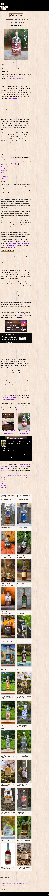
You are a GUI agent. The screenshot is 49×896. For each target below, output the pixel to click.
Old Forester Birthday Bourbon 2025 (23, 726)
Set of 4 (11, 163)
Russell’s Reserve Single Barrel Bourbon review (24, 432)
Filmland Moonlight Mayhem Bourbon (22, 813)
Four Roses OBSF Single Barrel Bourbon (8, 785)
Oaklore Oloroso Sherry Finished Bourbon (7, 612)
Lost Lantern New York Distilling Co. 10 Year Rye (24, 612)
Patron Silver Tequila (6, 840)
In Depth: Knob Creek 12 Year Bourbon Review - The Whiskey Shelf (15, 884)
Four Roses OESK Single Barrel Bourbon (24, 697)
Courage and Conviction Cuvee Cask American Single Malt (7, 697)
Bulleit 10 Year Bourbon (23, 840)
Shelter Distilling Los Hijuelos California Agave (24, 755)
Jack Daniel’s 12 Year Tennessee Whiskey (6, 640)
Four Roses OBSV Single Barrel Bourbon (24, 868)
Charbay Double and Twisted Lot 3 (22, 528)
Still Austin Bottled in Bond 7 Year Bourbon (7, 584)
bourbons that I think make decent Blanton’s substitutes (8, 432)
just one (20, 163)
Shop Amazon (21, 315)
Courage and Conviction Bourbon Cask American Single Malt (7, 756)
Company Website (12, 98)
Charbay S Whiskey (22, 583)
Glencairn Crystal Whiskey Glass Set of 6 (21, 161)
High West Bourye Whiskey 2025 (22, 785)
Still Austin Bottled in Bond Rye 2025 (22, 556)
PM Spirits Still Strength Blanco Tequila (7, 496)
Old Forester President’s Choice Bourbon (7, 868)
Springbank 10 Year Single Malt (22, 500)
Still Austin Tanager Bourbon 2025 (6, 528)
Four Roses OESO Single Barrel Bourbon (8, 813)
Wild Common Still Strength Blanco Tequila (7, 500)
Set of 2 (15, 163)
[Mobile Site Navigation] (47, 6)
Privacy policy (46, 894)
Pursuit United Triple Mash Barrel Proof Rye (7, 556)
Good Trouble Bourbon (23, 640)
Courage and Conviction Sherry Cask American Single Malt (7, 727)
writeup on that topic (15, 409)
